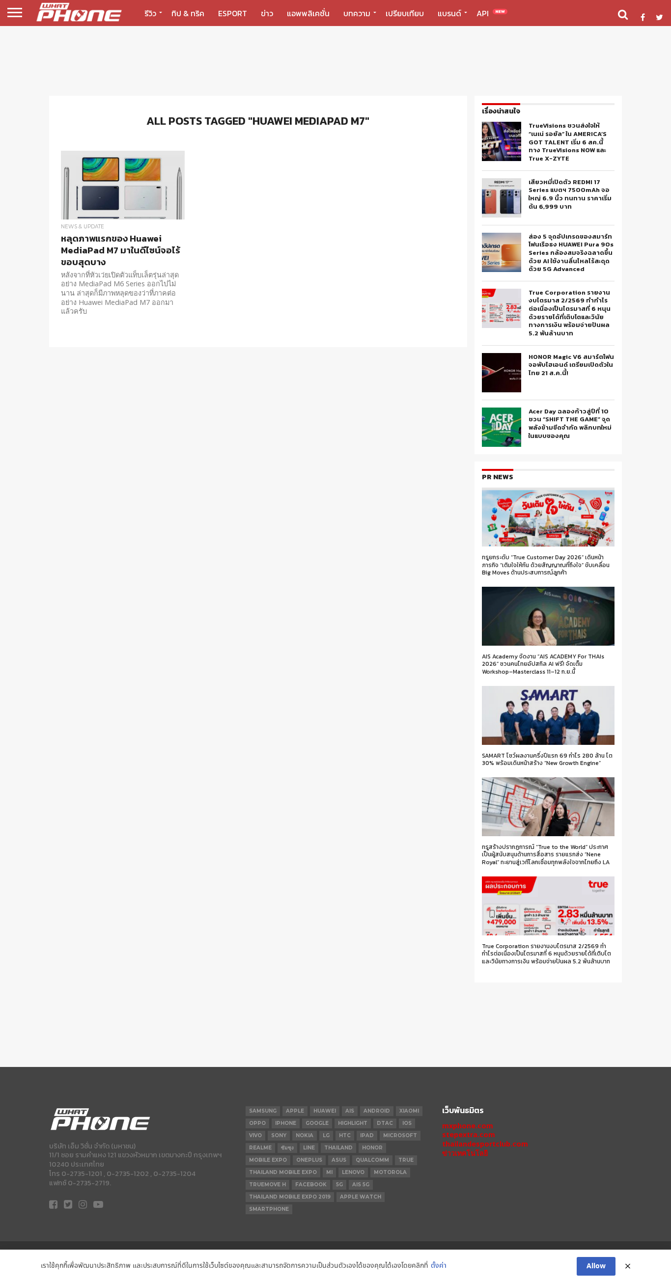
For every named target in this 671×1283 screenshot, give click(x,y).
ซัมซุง (287, 1148)
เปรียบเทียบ (405, 13)
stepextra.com (468, 1134)
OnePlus (309, 1160)
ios (407, 1123)
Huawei (324, 1111)
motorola (390, 1172)
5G (339, 1184)
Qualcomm (372, 1160)
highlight (352, 1123)
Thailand (338, 1148)
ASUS (339, 1160)
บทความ (356, 13)
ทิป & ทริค (187, 13)
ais (349, 1111)
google (317, 1123)
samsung (263, 1111)
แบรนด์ (449, 13)
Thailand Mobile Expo (283, 1172)
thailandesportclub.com (485, 1143)
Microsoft (400, 1135)
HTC (345, 1135)
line (309, 1148)
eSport (232, 13)
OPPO (257, 1123)
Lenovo (353, 1172)
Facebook (311, 1184)
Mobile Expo (268, 1160)
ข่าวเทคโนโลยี (465, 1153)
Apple (295, 1111)
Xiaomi (409, 1111)
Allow (596, 1266)
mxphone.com (467, 1125)
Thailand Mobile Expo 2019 (290, 1197)
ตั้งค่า (439, 1266)
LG (326, 1135)
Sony (278, 1135)
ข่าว (267, 13)
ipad (367, 1135)
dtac (385, 1123)
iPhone (285, 1123)
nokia (304, 1135)
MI (329, 1172)
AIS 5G (360, 1184)
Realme (260, 1148)
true (406, 1160)
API (490, 13)
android (376, 1111)
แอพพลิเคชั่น (308, 13)
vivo (255, 1135)
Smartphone (269, 1209)
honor (372, 1148)
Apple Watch (360, 1197)
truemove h (267, 1184)
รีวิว (150, 13)
